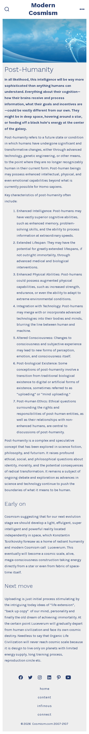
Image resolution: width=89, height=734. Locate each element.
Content (44, 697)
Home (44, 689)
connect (44, 714)
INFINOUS (44, 706)
